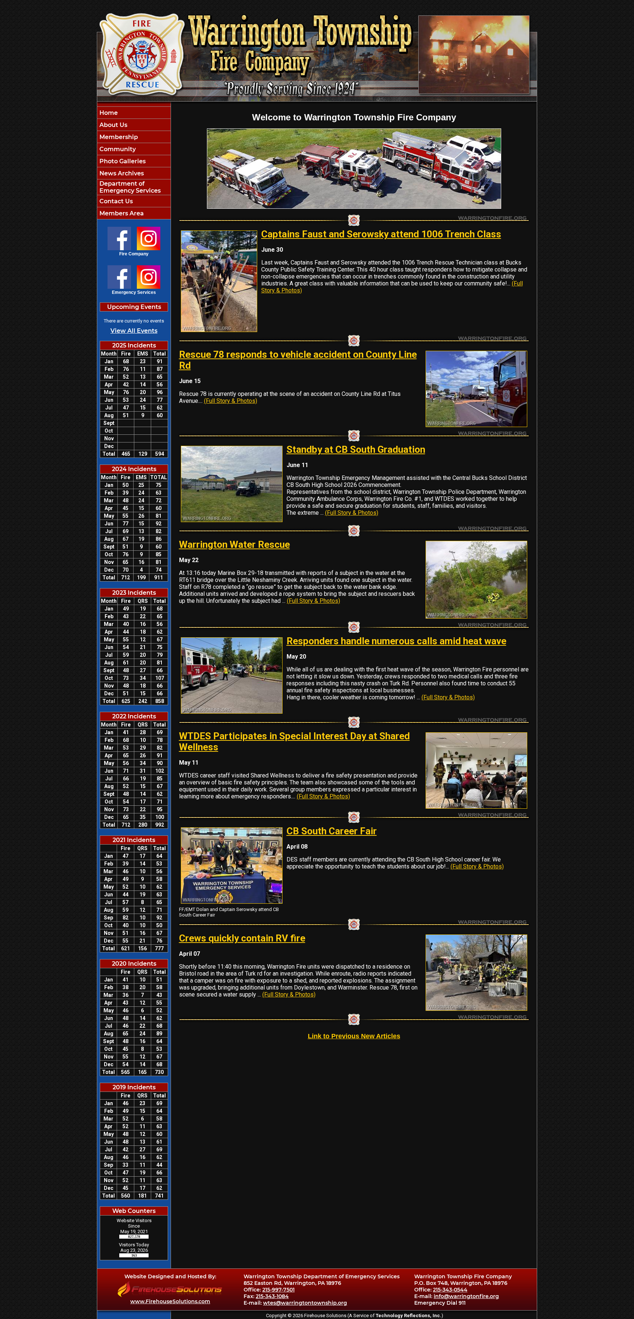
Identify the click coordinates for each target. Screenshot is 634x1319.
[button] (134, 125)
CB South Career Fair (332, 831)
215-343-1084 (272, 1296)
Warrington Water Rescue (234, 544)
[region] (134, 163)
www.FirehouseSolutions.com (170, 1301)
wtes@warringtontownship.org (305, 1303)
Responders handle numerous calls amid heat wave (396, 640)
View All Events (133, 330)
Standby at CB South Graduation (356, 449)
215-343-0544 (450, 1289)
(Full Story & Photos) (230, 400)
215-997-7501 (278, 1289)
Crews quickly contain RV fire (242, 938)
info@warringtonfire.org (466, 1296)
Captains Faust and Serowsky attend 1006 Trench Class (381, 234)
